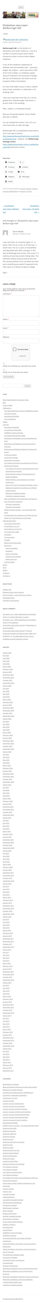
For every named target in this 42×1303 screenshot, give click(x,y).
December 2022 (8, 774)
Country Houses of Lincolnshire (14, 1106)
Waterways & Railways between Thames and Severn (21, 1277)
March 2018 (7, 930)
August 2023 (7, 752)
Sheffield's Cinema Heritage (12, 1233)
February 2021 (8, 834)
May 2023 (6, 760)
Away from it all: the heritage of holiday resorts (22, 485)
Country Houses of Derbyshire (13, 1104)
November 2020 (8, 842)
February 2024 (8, 735)
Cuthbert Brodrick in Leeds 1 (19, 617)
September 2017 (8, 947)
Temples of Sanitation (13, 507)
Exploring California (9, 1134)
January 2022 (7, 804)
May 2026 (6, 661)
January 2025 (7, 705)
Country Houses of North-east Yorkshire (17, 1112)
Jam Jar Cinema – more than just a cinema (17, 595)
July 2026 (6, 655)
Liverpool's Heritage (10, 1205)
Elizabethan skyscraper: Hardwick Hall (31, 209)
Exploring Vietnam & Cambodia (13, 1164)
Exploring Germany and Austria (13, 1142)
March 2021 (7, 831)
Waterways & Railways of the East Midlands (18, 1279)
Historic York (7, 1192)
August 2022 (7, 785)
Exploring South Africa (10, 1161)
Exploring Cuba (8, 1139)
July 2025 (6, 688)
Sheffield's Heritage (9, 1236)
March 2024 (7, 732)
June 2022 (6, 790)
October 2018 (7, 911)
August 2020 (7, 851)
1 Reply (5, 34)
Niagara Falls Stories (10, 1214)
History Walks (7, 405)
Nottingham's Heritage (11, 1219)
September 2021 (8, 815)
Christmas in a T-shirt (10, 1098)
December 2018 (8, 906)
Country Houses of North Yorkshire (15, 1109)
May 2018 (6, 925)
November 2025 (8, 677)
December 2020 (8, 840)
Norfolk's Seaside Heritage (12, 1216)
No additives (13, 622)
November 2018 (8, 908)
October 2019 (7, 878)
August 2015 (7, 1016)
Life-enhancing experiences (12, 1203)
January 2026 (7, 672)
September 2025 (8, 683)
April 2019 (6, 895)
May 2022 (6, 793)
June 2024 (6, 724)
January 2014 (7, 1068)
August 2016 (7, 983)
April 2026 (6, 664)
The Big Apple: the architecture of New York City (20, 515)
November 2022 (8, 776)
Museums (9, 551)
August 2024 (7, 719)
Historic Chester (8, 1189)
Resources (7, 546)
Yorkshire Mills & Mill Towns (12, 1282)
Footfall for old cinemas (11, 600)
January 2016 (7, 1002)
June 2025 (6, 691)
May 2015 (6, 1024)
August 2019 (7, 884)
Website (6, 337)
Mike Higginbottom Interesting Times (16, 400)
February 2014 (8, 1065)
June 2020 (6, 856)
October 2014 (7, 1043)
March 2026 (7, 666)
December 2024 (8, 708)
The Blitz (7, 540)
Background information (12, 543)
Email (6, 328)
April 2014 (6, 1060)
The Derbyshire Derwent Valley (14, 436)
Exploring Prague (9, 1159)
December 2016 (8, 972)
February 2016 (8, 999)
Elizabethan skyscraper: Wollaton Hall (11, 209)
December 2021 (8, 807)
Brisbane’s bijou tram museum (13, 592)
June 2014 (6, 1054)
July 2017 (6, 952)
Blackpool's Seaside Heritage (13, 1090)
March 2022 (7, 798)
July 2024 (6, 721)
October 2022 (7, 779)
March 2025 (7, 699)
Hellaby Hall (7, 590)
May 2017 (6, 958)
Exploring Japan (8, 1148)
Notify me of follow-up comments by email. (19, 366)
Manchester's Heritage (10, 1208)
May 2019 (6, 892)
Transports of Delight (10, 1257)
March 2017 (7, 963)
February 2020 (8, 867)
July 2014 (6, 1051)
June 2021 (6, 823)
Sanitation (7, 535)
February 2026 (8, 669)
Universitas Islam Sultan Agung (13, 625)
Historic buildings (12, 548)
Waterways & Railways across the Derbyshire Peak (20, 1268)
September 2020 (8, 848)
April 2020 (6, 862)
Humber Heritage (9, 1194)
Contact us (6, 576)
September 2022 (8, 782)
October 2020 (7, 845)
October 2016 (7, 977)
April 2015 (6, 1027)
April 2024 (6, 730)
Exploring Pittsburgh (10, 1156)
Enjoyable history (9, 598)
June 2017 (6, 955)
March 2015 (7, 1029)
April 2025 (6, 697)
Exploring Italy (8, 1145)
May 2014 (6, 1057)
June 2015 (6, 1021)
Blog (4, 403)
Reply (5, 272)
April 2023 (6, 763)
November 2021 (8, 809)
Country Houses (25, 189)
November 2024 (8, 710)
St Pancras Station (10, 455)
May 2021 (6, 826)
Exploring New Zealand (11, 1153)
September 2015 (8, 1013)
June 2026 (6, 658)
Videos (5, 422)
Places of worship (12, 554)
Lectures (6, 425)
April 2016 (6, 994)
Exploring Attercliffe (9, 1128)
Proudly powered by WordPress (13, 1299)
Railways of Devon (9, 1225)
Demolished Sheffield (11, 416)
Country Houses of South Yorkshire (15, 1120)
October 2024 (7, 713)
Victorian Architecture (10, 1266)
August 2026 (7, 653)
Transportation (9, 537)
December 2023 (8, 741)
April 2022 (6, 796)
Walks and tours (11, 559)
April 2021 (6, 829)
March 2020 (7, 864)
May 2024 (6, 727)
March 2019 (7, 897)
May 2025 (6, 694)
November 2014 (8, 1040)
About (5, 565)
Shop (4, 568)
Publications (7, 408)
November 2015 (8, 1007)
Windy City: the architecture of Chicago (17, 518)
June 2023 (6, 757)
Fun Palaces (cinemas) (10, 1167)
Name (6, 319)
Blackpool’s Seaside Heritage (15, 493)
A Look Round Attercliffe (12, 430)
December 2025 (8, 675)
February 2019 (8, 900)
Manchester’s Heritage (12, 460)
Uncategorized (8, 1263)
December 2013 (8, 1071)
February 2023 (8, 768)
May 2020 (6, 859)
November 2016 (8, 974)
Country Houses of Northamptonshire (16, 1115)
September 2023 (8, 749)
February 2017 (8, 966)
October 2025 (7, 680)
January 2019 (7, 903)
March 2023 (7, 765)
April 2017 (6, 961)
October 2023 (7, 746)
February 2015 (8, 1032)
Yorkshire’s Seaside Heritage (15, 496)
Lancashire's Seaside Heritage (13, 1200)
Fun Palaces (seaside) (10, 1170)
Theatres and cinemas (13, 557)
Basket (5, 570)
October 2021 (7, 812)
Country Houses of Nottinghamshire (15, 1117)
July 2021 (6, 820)
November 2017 (8, 941)
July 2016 (6, 985)
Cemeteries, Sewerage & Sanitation (15, 1095)
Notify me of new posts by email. (15, 372)
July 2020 (6, 853)
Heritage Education (9, 521)
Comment (7, 294)
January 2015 (7, 1035)
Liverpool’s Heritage (11, 458)
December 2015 (8, 1005)
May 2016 (6, 991)
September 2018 (8, 914)
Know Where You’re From (13, 529)
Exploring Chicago (9, 1137)
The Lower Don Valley (11, 532)
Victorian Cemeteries (13, 504)
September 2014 (8, 1046)
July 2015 (6, 1018)
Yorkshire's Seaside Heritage (12, 1285)
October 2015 (7, 1010)
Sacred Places (7, 1230)
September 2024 (8, 716)
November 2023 (8, 743)
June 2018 (6, 922)
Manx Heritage (8, 1211)
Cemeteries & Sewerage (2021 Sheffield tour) (18, 1093)
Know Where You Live (11, 526)
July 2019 (6, 886)
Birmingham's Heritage (11, 1084)
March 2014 (7, 1062)
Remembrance (8, 1227)
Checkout (6, 573)
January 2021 (7, 837)
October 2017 (7, 944)
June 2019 (6, 889)
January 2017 (7, 969)
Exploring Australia (9, 1131)
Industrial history (9, 1197)
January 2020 (7, 870)
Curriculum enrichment (12, 524)
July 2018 (6, 919)
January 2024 (7, 738)
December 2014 (8, 1038)
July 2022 (6, 787)
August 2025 (7, 686)
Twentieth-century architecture (13, 1260)
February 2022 (8, 801)
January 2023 (7, 771)
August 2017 (7, 950)
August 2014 (7, 1049)
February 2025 (8, 702)
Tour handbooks (10, 419)
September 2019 (8, 881)
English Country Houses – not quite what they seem (21, 1126)
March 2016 (7, 996)
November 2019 (8, 875)
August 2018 (7, 917)
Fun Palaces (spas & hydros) (12, 1172)
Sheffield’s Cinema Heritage (13, 433)
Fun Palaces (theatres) (10, 1175)
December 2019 (8, 873)
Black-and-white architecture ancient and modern (20, 1087)
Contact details (9, 562)
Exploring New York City (11, 1150)
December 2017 (8, 939)
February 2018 (8, 933)
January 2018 (7, 936)
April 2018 (6, 928)
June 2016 (6, 988)
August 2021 (7, 818)
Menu (21, 7)
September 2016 (8, 980)
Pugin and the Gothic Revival (13, 1222)
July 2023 (6, 754)
